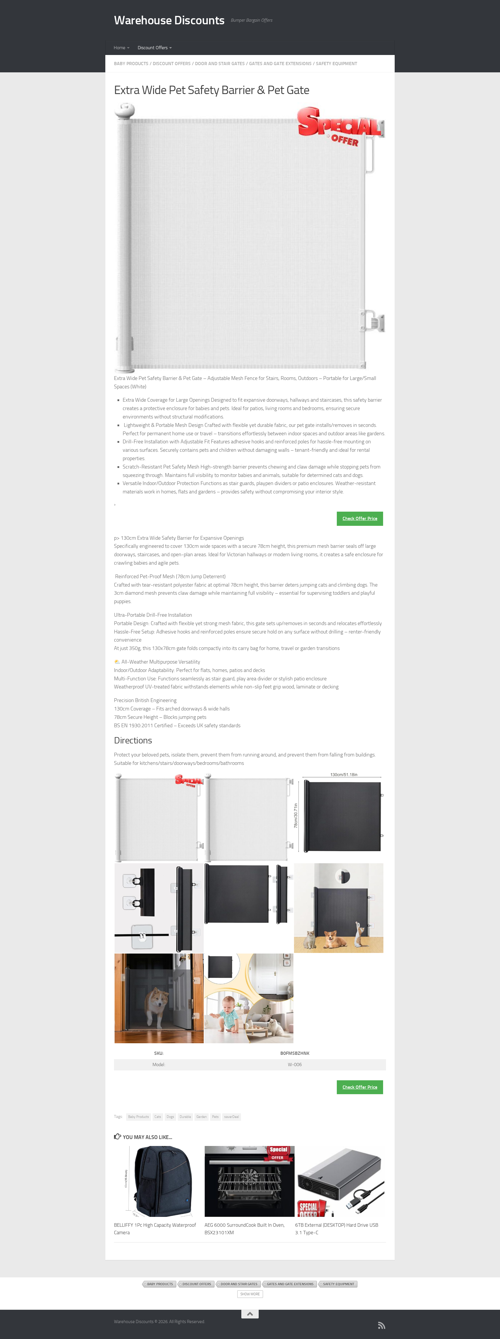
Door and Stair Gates (220, 63)
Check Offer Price (360, 518)
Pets (215, 1117)
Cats (158, 1117)
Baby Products (131, 63)
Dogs (170, 1117)
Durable (185, 1117)
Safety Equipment (336, 63)
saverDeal (231, 1117)
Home (119, 47)
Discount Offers (153, 47)
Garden (201, 1117)
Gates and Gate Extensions (280, 63)
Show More (250, 1294)
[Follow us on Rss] (382, 1325)
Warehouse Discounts (169, 20)
